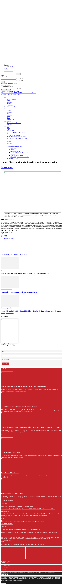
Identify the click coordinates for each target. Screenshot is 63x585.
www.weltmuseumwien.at (7, 238)
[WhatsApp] (21, 246)
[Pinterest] (15, 246)
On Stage (9, 112)
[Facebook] (3, 246)
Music (8, 118)
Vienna (9, 103)
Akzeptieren (4, 574)
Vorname (3, 354)
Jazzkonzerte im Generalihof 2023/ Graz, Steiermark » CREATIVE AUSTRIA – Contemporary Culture (28, 509)
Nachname (3, 358)
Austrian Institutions (12, 158)
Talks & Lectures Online (13, 135)
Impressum (7, 565)
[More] (27, 246)
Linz (8, 100)
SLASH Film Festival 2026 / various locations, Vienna (19, 292)
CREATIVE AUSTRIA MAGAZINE (17, 138)
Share (2, 518)
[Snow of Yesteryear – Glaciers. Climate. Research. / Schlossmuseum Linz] (10, 268)
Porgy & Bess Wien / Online (10, 473)
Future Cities (10, 119)
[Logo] (6, 94)
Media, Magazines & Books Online (16, 136)
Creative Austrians (7, 139)
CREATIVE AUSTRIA (7, 168)
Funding (9, 124)
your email (18, 88)
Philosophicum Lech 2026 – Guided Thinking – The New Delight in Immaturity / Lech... (30, 427)
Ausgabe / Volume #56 (7, 344)
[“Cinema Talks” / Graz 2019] (7, 449)
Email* (3, 351)
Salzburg (9, 102)
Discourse (9, 143)
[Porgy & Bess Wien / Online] (7, 469)
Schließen (3, 583)
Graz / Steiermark (11, 99)
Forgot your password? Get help (9, 83)
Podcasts (9, 133)
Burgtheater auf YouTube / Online (12, 493)
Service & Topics (8, 71)
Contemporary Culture (8, 108)
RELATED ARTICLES (7, 254)
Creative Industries (7, 121)
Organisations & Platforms (14, 123)
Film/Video (13, 148)
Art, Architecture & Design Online (16, 132)
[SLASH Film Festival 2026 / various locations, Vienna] (10, 287)
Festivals (9, 115)
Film (8, 116)
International (6, 144)
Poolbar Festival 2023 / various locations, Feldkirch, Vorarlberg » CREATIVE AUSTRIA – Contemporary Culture (30, 532)
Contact (6, 69)
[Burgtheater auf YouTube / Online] (7, 490)
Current (9, 110)
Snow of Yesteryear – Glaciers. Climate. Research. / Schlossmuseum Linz (25, 273)
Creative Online (7, 126)
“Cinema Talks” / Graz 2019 (10, 452)
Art (8, 113)
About (5, 68)
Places (5, 97)
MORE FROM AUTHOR (20, 254)
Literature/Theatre (11, 131)
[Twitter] (9, 246)
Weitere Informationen (49, 572)
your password (19, 80)
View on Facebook (5, 516)
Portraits (9, 141)
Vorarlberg (10, 105)
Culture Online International (9, 106)
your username (19, 78)
